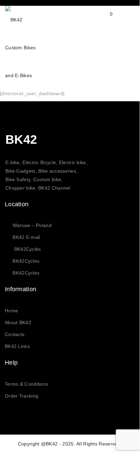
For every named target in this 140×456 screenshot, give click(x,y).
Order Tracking (21, 396)
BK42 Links (17, 346)
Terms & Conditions (26, 384)
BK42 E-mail (26, 237)
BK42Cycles (27, 249)
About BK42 (18, 322)
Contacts (14, 334)
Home (11, 310)
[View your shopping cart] (104, 19)
